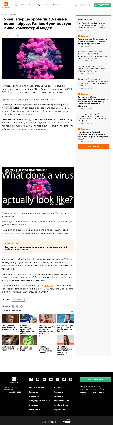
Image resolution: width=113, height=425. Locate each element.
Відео (47, 5)
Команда (33, 392)
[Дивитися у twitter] (57, 379)
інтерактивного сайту (13, 233)
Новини (24, 5)
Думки (40, 5)
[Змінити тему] (82, 5)
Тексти (32, 5)
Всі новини (93, 147)
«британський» (58, 277)
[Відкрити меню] (16, 5)
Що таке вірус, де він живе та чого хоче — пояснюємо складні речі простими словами (36, 248)
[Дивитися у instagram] (37, 379)
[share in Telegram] (21, 306)
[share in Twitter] (17, 306)
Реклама (33, 405)
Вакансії (58, 387)
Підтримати (104, 5)
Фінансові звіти (61, 401)
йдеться (14, 99)
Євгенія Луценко (7, 33)
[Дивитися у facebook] (31, 379)
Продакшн (34, 410)
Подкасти (57, 5)
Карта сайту (60, 410)
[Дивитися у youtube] (51, 379)
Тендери (58, 392)
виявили (48, 285)
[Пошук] (76, 5)
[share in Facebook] (13, 306)
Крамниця (59, 396)
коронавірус (18, 300)
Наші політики (61, 405)
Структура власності (39, 401)
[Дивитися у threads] (70, 379)
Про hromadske (36, 387)
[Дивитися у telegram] (44, 379)
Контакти (34, 396)
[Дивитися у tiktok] (64, 379)
